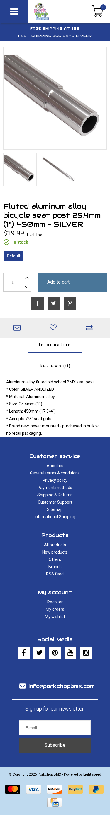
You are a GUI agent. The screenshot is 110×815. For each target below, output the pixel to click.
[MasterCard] (12, 789)
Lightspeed (92, 774)
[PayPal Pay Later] (96, 789)
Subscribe (55, 745)
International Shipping (55, 516)
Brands (55, 566)
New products (55, 552)
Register (55, 602)
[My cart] (97, 11)
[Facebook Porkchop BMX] (24, 653)
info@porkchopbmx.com (61, 686)
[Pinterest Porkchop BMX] (55, 653)
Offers (55, 559)
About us (55, 465)
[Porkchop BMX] (49, 11)
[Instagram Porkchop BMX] (86, 653)
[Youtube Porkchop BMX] (70, 653)
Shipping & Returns (54, 495)
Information (55, 345)
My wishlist (55, 616)
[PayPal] (75, 789)
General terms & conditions (55, 473)
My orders (55, 609)
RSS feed (55, 574)
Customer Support (55, 502)
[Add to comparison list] (90, 328)
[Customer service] (18, 328)
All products (55, 544)
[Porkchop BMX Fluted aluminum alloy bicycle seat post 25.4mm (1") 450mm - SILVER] (55, 98)
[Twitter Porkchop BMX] (39, 653)
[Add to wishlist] (54, 328)
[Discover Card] (54, 789)
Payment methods (55, 487)
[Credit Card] (54, 802)
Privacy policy (55, 480)
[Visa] (33, 789)
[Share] (37, 303)
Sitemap (55, 509)
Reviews (55, 366)
